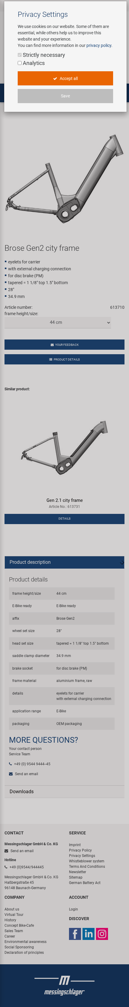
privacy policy (98, 45)
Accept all (68, 78)
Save (65, 96)
